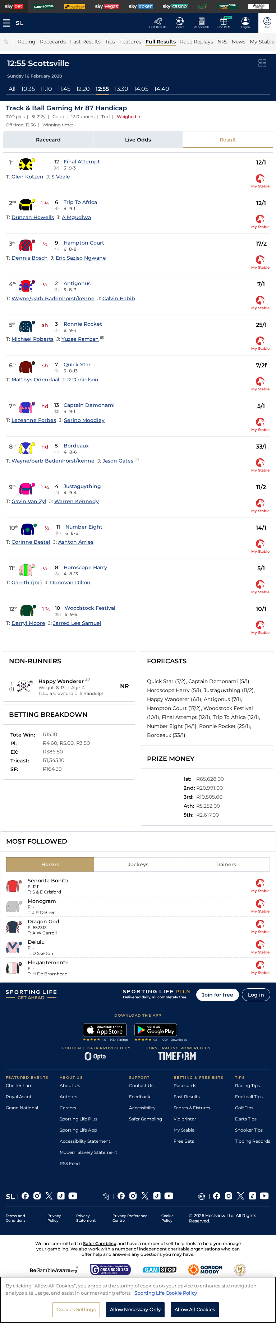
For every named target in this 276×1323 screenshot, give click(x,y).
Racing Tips (247, 1085)
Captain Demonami (89, 405)
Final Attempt (82, 161)
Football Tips (249, 1096)
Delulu (36, 942)
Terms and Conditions (16, 1218)
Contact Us (141, 1085)
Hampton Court (84, 243)
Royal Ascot (19, 1096)
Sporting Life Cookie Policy (165, 1293)
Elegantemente (48, 962)
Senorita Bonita (48, 880)
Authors (68, 1096)
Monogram (42, 901)
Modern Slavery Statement (88, 1152)
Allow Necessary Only (135, 1309)
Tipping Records (252, 1141)
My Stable (184, 1130)
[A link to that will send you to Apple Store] (106, 1033)
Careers (68, 1107)
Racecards (185, 1085)
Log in (256, 995)
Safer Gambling (145, 1119)
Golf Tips (244, 1107)
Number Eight (83, 527)
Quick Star (77, 364)
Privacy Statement (86, 1218)
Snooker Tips (249, 1130)
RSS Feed (70, 1163)
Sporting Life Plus (78, 1119)
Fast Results (187, 1096)
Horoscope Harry (85, 567)
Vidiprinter (185, 1119)
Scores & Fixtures (192, 1107)
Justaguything (82, 486)
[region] (138, 1300)
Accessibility (142, 1107)
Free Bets (184, 1141)
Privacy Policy (54, 1218)
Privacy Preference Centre (129, 1218)
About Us (70, 1085)
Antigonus (77, 283)
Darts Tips (246, 1119)
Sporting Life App (78, 1130)
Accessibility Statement (85, 1141)
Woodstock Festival (90, 608)
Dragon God (43, 921)
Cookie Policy (167, 1218)
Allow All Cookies (195, 1309)
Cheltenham (19, 1085)
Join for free (217, 995)
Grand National (22, 1107)
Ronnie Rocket (83, 324)
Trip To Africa (80, 202)
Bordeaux (76, 445)
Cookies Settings (76, 1309)
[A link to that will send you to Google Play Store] (160, 1033)
